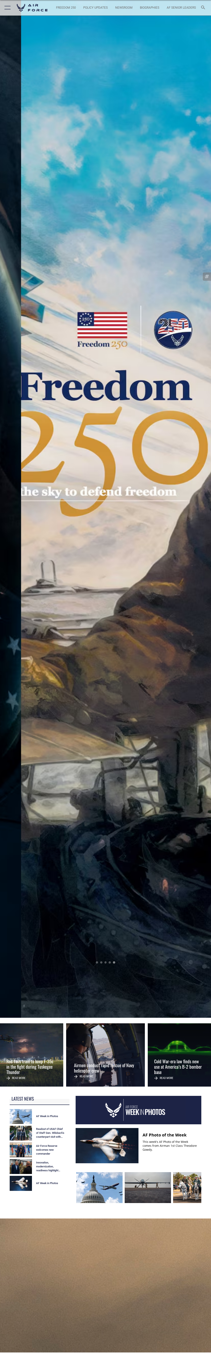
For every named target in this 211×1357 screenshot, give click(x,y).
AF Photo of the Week (164, 1135)
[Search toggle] (203, 7)
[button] (6, 7)
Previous (21, 509)
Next (190, 509)
